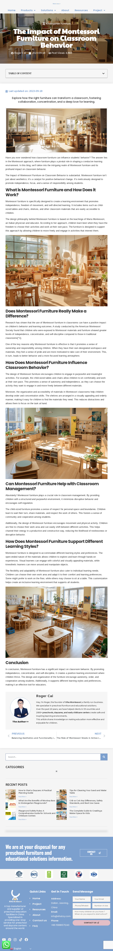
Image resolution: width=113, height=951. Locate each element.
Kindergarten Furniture (58, 23)
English (17, 948)
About (65, 10)
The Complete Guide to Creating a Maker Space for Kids (85, 812)
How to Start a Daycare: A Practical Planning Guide (35, 791)
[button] (103, 73)
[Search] (103, 757)
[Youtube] (4, 939)
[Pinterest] (9, 939)
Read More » (22, 797)
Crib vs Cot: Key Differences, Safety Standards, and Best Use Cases (85, 802)
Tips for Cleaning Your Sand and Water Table (88, 791)
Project (97, 10)
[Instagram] (15, 939)
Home (11, 10)
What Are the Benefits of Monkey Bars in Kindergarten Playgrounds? (36, 802)
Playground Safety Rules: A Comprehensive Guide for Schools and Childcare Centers (36, 813)
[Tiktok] (20, 939)
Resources (81, 10)
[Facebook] (26, 939)
